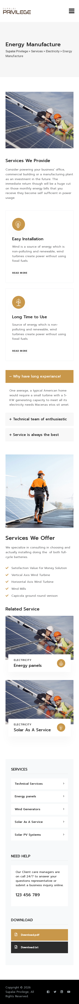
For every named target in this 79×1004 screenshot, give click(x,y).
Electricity (23, 660)
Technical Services (29, 784)
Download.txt (29, 947)
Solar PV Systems (28, 835)
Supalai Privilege (17, 992)
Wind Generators (27, 809)
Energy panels (28, 665)
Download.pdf (30, 935)
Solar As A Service (32, 730)
